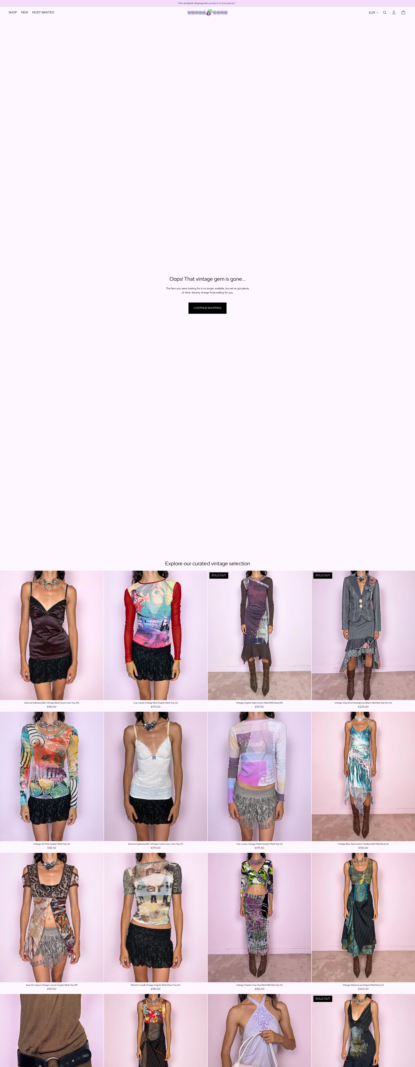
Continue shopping (207, 308)
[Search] (384, 12)
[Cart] (403, 12)
